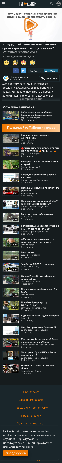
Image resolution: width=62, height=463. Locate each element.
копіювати (50, 70)
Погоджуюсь (16, 453)
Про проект (31, 391)
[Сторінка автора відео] (6, 78)
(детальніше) (24, 447)
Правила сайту (31, 415)
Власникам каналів (31, 399)
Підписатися (48, 78)
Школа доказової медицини (19, 78)
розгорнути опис (31, 99)
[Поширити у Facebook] (16, 70)
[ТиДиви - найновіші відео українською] (28, 4)
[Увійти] (58, 3)
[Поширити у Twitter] (23, 70)
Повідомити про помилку (31, 407)
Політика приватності (31, 423)
